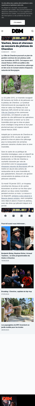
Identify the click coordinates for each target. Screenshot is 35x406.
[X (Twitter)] (14, 215)
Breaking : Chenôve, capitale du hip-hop (16, 291)
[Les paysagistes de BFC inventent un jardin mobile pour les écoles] (17, 310)
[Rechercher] (32, 31)
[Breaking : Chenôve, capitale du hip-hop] (17, 276)
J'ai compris (17, 22)
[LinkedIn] (22, 215)
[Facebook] (5, 215)
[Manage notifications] (5, 401)
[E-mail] (30, 215)
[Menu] (2, 31)
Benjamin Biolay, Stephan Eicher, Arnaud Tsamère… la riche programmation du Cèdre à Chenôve (16, 255)
